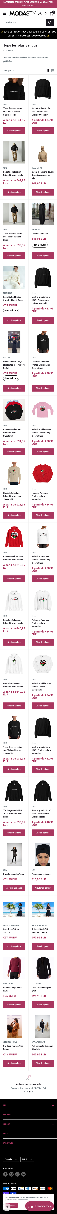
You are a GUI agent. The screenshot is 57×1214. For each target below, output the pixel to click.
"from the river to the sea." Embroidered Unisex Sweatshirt (41, 111)
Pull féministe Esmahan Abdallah (42, 1047)
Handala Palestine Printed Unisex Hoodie (13, 685)
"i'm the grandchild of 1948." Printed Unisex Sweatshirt (41, 750)
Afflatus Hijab (10, 1042)
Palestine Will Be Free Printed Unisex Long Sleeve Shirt (41, 432)
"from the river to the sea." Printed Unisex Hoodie (12, 236)
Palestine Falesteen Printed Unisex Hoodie (13, 173)
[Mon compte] (39, 13)
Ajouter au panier (14, 888)
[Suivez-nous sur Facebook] (5, 1174)
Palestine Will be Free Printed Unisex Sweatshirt (41, 686)
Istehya (6, 358)
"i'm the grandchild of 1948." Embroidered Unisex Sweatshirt (41, 300)
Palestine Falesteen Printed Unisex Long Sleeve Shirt (41, 364)
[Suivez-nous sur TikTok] (17, 1174)
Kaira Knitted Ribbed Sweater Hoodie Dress (13, 298)
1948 (5, 104)
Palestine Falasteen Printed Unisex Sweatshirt (40, 623)
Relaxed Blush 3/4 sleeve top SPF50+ (40, 931)
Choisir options (14, 130)
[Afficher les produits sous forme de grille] (47, 70)
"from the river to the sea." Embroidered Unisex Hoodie (12, 111)
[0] (51, 13)
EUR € (24, 1159)
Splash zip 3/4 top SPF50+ (11, 931)
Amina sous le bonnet (41, 874)
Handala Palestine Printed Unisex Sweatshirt (40, 496)
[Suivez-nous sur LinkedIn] (23, 1174)
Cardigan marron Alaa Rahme (13, 1047)
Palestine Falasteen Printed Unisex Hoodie (13, 621)
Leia (5, 870)
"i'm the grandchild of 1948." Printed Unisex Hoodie (12, 813)
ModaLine (36, 230)
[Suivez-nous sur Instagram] (11, 1174)
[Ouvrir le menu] (4, 13)
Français (8, 1159)
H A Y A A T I (37, 168)
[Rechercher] (50, 22)
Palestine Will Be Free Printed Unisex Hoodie (13, 558)
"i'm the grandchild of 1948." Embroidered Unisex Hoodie (41, 813)
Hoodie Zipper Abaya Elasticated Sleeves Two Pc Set (14, 364)
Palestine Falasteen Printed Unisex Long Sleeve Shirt (41, 559)
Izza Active (8, 984)
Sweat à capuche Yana (13, 874)
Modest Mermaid (11, 925)
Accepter (11, 1205)
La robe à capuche (40, 233)
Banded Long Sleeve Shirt (12, 989)
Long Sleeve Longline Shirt (41, 989)
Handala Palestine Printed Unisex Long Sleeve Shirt (12, 496)
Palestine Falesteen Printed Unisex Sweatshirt (12, 432)
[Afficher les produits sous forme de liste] (52, 70)
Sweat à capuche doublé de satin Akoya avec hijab (43, 175)
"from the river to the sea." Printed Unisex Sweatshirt (12, 750)
